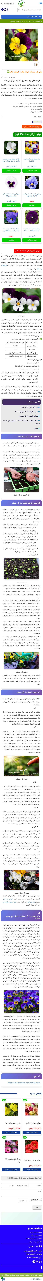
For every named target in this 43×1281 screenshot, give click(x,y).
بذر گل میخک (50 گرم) (33, 1123)
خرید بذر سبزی (34, 1242)
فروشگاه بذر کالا (37, 21)
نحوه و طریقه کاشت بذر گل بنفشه (26, 412)
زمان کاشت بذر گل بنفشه (29, 407)
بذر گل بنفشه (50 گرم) (16, 21)
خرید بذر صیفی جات (33, 1238)
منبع (36, 428)
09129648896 (9, 4)
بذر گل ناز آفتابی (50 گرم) (32, 1160)
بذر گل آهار (31, 902)
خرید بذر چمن (35, 1232)
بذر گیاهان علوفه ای (9, 902)
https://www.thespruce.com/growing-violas (24, 1083)
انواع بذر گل (8, 899)
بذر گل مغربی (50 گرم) (12, 1123)
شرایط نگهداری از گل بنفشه (28, 416)
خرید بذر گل (35, 1235)
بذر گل (28, 21)
